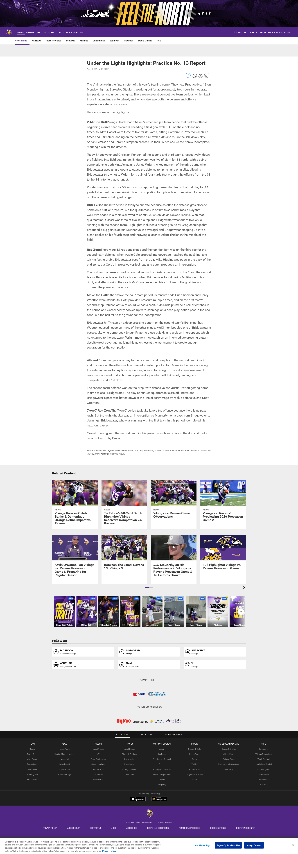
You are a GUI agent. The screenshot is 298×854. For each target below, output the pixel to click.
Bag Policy (162, 754)
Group (194, 759)
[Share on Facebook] (188, 77)
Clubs (194, 779)
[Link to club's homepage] (8, 32)
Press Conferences (98, 759)
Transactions (32, 764)
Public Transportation (162, 774)
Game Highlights (98, 764)
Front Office (32, 779)
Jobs (113, 828)
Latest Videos (98, 749)
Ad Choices (131, 828)
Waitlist (195, 764)
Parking (162, 764)
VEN (98, 754)
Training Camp (229, 759)
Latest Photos (129, 749)
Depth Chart (32, 754)
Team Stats (32, 769)
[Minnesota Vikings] (149, 813)
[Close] (293, 845)
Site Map (263, 784)
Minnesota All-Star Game (228, 764)
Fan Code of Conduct (162, 759)
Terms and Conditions (158, 828)
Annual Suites (194, 769)
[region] (149, 845)
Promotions (264, 779)
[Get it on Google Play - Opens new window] (159, 800)
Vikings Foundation (263, 754)
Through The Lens (129, 754)
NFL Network (98, 769)
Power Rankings (64, 774)
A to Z (161, 749)
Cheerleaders (129, 764)
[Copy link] (206, 75)
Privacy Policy (50, 828)
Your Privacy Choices (189, 828)
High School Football (263, 764)
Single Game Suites (194, 774)
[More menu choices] (81, 32)
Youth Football (263, 759)
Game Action (129, 759)
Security (161, 779)
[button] (147, 587)
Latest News (65, 749)
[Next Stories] (241, 612)
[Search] (236, 32)
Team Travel (130, 774)
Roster (32, 749)
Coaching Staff (32, 774)
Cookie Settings (218, 828)
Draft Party (228, 769)
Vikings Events (229, 754)
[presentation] (244, 587)
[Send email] (200, 77)
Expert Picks (64, 769)
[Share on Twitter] (194, 77)
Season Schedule (229, 749)
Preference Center (245, 828)
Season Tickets (194, 749)
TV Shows (98, 774)
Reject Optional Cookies (228, 845)
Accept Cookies (254, 845)
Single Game (194, 754)
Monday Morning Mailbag (64, 754)
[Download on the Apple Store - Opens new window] (138, 799)
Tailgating (162, 784)
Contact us (96, 828)
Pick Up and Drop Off (162, 769)
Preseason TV (98, 779)
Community (263, 749)
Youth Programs (263, 769)
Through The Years (130, 769)
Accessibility (73, 828)
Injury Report (32, 759)
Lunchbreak (64, 759)
